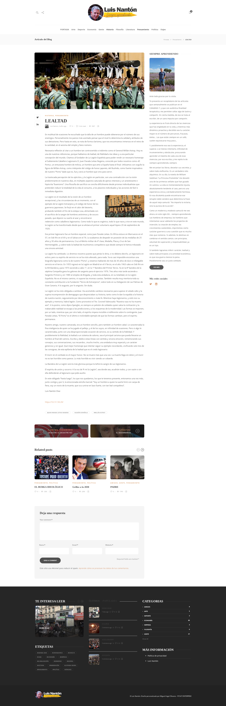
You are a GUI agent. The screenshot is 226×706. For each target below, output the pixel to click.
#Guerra (70, 661)
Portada (166, 40)
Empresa (167, 625)
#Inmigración (54, 665)
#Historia (40, 665)
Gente (101, 29)
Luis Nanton (54, 126)
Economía (91, 29)
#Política (56, 669)
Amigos (114, 483)
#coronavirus (57, 653)
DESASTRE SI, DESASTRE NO (60, 432)
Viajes (163, 29)
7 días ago (42, 632)
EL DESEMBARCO (123, 432)
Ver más (156, 267)
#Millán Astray (99, 412)
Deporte (81, 29)
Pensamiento (143, 29)
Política (154, 29)
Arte (73, 29)
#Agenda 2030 (42, 653)
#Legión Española (81, 412)
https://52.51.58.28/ (54, 402)
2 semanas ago (107, 627)
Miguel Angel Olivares (168, 696)
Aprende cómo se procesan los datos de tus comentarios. (104, 568)
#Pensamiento (42, 669)
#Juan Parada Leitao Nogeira (58, 412)
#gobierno (58, 661)
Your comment (46, 520)
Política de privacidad (157, 655)
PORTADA (64, 29)
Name (42, 545)
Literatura (130, 29)
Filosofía (119, 29)
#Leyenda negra (70, 665)
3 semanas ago (107, 643)
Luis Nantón (153, 661)
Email (75, 545)
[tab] (94, 601)
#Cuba (39, 657)
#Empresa (63, 657)
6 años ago (62, 126)
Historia (110, 29)
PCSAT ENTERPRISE (184, 696)
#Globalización (43, 661)
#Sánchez (67, 669)
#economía (51, 657)
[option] (51, 473)
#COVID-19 (71, 653)
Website (109, 545)
